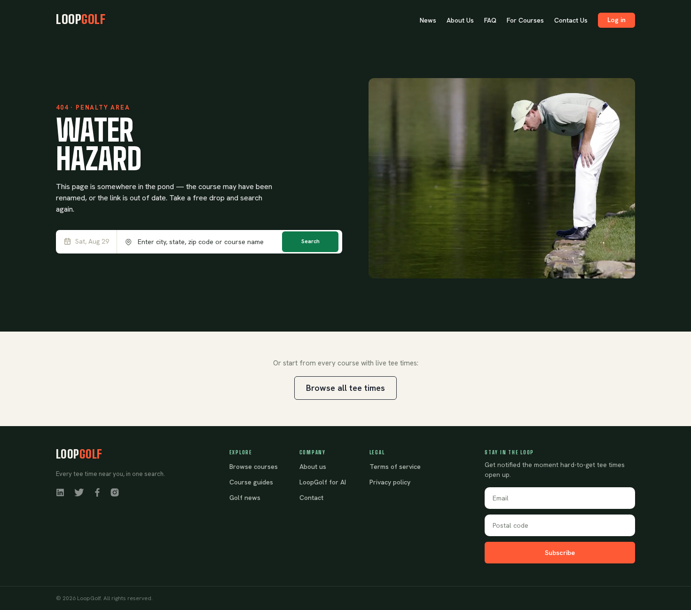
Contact (311, 497)
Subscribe (560, 552)
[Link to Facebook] (97, 492)
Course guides (251, 482)
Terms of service (395, 466)
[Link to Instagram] (114, 492)
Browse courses (253, 466)
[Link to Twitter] (79, 492)
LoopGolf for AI (322, 482)
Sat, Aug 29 (92, 242)
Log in (616, 20)
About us (312, 466)
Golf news (244, 497)
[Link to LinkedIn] (60, 492)
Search (310, 241)
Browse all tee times (345, 387)
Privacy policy (389, 482)
